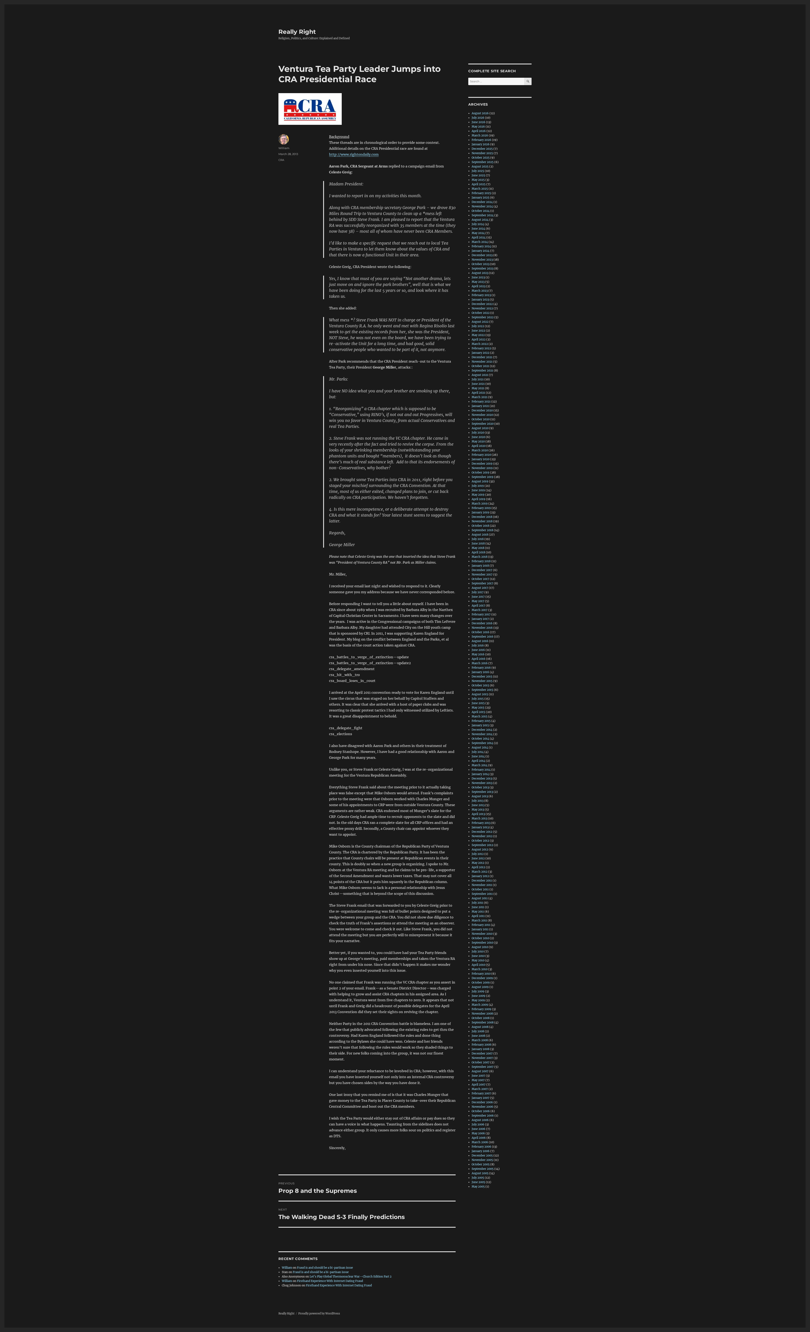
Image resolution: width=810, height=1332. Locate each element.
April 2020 (479, 446)
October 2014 (480, 738)
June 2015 (478, 703)
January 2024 (480, 251)
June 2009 (478, 996)
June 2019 (478, 490)
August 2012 (480, 849)
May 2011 (478, 911)
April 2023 (478, 286)
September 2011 (482, 894)
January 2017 (480, 619)
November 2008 (482, 1013)
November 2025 (482, 153)
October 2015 (480, 685)
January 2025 (480, 197)
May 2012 (478, 863)
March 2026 (480, 135)
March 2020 (480, 450)
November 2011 (482, 885)
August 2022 (480, 322)
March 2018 (479, 557)
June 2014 (478, 756)
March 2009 (480, 1005)
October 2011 (480, 889)
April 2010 (478, 965)
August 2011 (480, 898)
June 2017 (478, 597)
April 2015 (478, 712)
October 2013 (480, 787)
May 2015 (478, 707)
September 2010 (482, 942)
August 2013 (480, 796)
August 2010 (480, 947)
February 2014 (481, 769)
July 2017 (478, 592)
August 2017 (480, 588)
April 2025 (479, 184)
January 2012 (480, 876)
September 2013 (482, 792)
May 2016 (478, 654)
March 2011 (479, 920)
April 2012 (478, 867)
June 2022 (478, 330)
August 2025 (480, 166)
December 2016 (482, 623)
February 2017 (481, 614)
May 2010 (478, 960)
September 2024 (483, 215)
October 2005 (481, 1164)
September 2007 (483, 1067)
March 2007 (480, 1089)
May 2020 (478, 441)
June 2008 (478, 1036)
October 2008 (481, 1018)
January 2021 (480, 406)
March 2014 (479, 765)
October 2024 (481, 211)
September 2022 (483, 317)
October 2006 (481, 1111)
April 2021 (478, 393)
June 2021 (478, 384)
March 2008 (480, 1040)
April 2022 (479, 339)
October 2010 (480, 938)
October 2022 (481, 313)
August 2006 (480, 1120)
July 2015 (478, 699)
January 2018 (480, 565)
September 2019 (482, 477)
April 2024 (479, 237)
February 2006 (481, 1146)
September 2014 (482, 743)
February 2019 (481, 508)
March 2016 (480, 663)
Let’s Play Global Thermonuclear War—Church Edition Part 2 (351, 1276)
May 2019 (478, 495)
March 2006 (480, 1142)
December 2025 (482, 149)
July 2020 (478, 432)
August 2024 (480, 220)
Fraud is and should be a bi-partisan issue (325, 1267)
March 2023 (480, 291)
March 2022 (480, 344)
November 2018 (482, 521)
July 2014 (478, 752)
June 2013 (478, 805)
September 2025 (483, 162)
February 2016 (481, 667)
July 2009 (478, 991)
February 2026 (481, 140)
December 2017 (482, 570)
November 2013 (482, 783)
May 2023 (478, 282)
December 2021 (482, 357)
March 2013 (479, 818)
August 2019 (480, 481)
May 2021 (478, 388)
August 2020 (480, 428)
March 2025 (480, 188)
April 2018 (478, 552)
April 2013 (478, 814)
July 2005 (478, 1178)
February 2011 (481, 925)
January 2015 (480, 725)
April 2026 (479, 131)
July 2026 (478, 118)
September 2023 (482, 268)
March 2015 (479, 716)
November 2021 (482, 361)
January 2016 (480, 672)
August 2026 (480, 113)
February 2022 (481, 348)
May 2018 (478, 548)
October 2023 (480, 264)
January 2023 (480, 299)
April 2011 (478, 916)
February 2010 (481, 974)
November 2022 (482, 308)
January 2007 (480, 1098)
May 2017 (478, 601)
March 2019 (480, 503)
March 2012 (479, 871)
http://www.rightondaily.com (354, 154)
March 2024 (480, 242)
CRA (281, 160)
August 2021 (480, 375)
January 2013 (480, 827)
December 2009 (482, 978)
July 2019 (478, 486)
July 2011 (477, 903)
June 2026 (478, 122)
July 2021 (478, 379)
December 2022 (482, 304)
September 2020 (483, 424)
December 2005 (482, 1155)
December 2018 (482, 517)
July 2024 (478, 224)
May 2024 (478, 233)
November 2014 (482, 734)
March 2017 (479, 610)
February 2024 (481, 246)
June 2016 (478, 650)
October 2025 (481, 157)
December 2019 (482, 463)
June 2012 (478, 858)
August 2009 (480, 987)
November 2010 (482, 934)
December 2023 (482, 255)
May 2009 (478, 1000)
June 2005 (478, 1182)
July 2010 (478, 951)
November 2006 (482, 1107)
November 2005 (482, 1160)
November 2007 (482, 1058)
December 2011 (482, 880)
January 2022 (480, 353)
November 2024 (482, 206)
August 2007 (480, 1071)
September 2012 (482, 845)
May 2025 (478, 180)
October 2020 (481, 419)
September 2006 (483, 1115)
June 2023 (478, 277)
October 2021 (480, 366)
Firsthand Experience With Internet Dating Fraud (330, 1281)
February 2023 (481, 295)
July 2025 (478, 171)
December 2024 (482, 202)
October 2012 (480, 840)
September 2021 (482, 370)
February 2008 (481, 1044)
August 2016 (480, 641)
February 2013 (481, 823)
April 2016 (478, 659)
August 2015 (480, 694)
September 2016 (482, 636)
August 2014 (480, 747)
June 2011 (478, 907)
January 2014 (480, 774)
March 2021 (479, 397)
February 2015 (481, 721)
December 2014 (482, 730)
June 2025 (478, 175)
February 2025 (481, 193)
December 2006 (482, 1102)
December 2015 (482, 676)
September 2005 (483, 1169)
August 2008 (480, 1027)
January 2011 (480, 929)
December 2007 (482, 1053)
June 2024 (478, 228)
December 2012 (482, 832)
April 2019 (478, 499)
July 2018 (478, 539)
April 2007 (479, 1084)
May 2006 (478, 1133)
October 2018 (480, 526)
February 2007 (481, 1093)
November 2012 (482, 836)
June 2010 (478, 956)
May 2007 (478, 1080)
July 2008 (478, 1031)
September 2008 (483, 1022)
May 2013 (478, 809)
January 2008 (480, 1049)
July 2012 (478, 854)
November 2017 (482, 574)
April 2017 (478, 605)
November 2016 (482, 628)
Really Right (297, 31)
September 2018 (482, 530)
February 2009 (481, 1009)
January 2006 (481, 1151)
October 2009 (481, 982)
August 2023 (480, 273)
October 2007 (481, 1062)
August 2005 (480, 1173)
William (283, 148)
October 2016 (480, 632)
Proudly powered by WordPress (319, 1313)
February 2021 (481, 401)
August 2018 (480, 534)
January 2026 (481, 144)
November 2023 (482, 259)
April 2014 (478, 761)
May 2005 (478, 1186)
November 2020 (482, 415)
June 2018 (478, 543)
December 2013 (482, 778)
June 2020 (478, 437)
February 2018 (481, 561)
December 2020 (482, 410)
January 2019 (480, 512)
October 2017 (480, 579)
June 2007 (478, 1076)
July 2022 (478, 326)
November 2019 (482, 468)
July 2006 (478, 1124)
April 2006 (479, 1138)
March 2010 (479, 969)
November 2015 (482, 681)
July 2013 (477, 801)
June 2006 (478, 1129)
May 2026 (478, 126)
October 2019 (480, 472)
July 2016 (478, 645)
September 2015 (482, 690)
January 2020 (480, 459)
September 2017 (482, 583)
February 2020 (481, 455)
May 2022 (478, 335)
